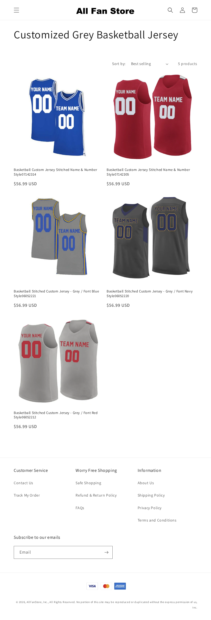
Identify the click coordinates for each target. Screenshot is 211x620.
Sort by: (118, 63)
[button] (16, 10)
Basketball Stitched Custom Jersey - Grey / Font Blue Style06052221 (56, 293)
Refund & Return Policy (96, 495)
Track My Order (27, 495)
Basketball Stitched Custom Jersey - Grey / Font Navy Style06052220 (150, 293)
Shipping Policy (151, 495)
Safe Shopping (88, 482)
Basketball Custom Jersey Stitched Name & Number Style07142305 (148, 172)
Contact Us (23, 482)
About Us (146, 482)
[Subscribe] (106, 552)
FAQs (80, 507)
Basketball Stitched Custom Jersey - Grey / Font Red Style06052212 (56, 415)
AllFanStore (34, 602)
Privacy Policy (150, 507)
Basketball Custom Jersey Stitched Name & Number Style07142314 (55, 172)
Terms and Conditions (157, 520)
